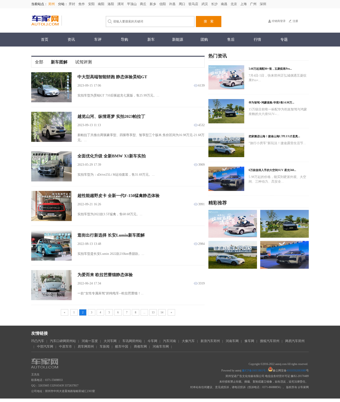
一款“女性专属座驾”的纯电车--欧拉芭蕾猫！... (110, 293)
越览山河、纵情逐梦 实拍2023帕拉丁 (111, 116)
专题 (284, 39)
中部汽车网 (45, 346)
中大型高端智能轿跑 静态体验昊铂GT (112, 77)
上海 (244, 4)
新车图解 (59, 62)
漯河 (121, 4)
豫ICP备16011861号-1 (255, 370)
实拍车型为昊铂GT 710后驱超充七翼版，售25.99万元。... (118, 95)
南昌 (224, 4)
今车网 (152, 341)
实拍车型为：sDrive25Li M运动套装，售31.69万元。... (116, 174)
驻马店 (194, 4)
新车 (151, 39)
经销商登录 (279, 21)
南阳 (101, 4)
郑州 (52, 4)
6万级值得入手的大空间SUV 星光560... (272, 170)
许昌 (172, 4)
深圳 (263, 4)
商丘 (143, 4)
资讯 (71, 39)
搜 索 (208, 21)
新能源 (177, 39)
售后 (231, 39)
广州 (253, 4)
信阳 (163, 4)
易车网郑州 (86, 346)
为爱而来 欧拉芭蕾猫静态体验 (105, 274)
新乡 (153, 4)
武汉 (205, 4)
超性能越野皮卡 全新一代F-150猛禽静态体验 (118, 195)
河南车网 (232, 341)
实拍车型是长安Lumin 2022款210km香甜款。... (110, 254)
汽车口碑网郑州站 (63, 341)
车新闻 (104, 346)
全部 (39, 62)
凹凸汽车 (37, 341)
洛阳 (111, 4)
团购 (204, 39)
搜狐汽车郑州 (269, 341)
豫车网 (249, 341)
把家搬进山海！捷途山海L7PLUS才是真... (274, 136)
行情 (257, 39)
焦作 (82, 4)
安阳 (92, 4)
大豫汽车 (188, 341)
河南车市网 (161, 346)
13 (153, 312)
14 (162, 312)
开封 (72, 4)
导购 (124, 39)
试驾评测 (83, 62)
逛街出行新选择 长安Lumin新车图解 (111, 235)
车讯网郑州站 (132, 341)
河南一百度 (90, 341)
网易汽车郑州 (295, 341)
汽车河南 (169, 341)
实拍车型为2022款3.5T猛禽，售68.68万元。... (109, 214)
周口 (182, 4)
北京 (234, 4)
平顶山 (132, 4)
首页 (44, 39)
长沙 (215, 4)
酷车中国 (121, 346)
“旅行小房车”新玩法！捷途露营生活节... (277, 143)
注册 (295, 21)
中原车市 (65, 346)
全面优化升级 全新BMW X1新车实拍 (111, 156)
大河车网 (110, 341)
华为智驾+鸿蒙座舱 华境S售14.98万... (271, 102)
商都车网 (140, 346)
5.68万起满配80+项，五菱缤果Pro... (270, 68)
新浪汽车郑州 (210, 341)
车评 (98, 39)
